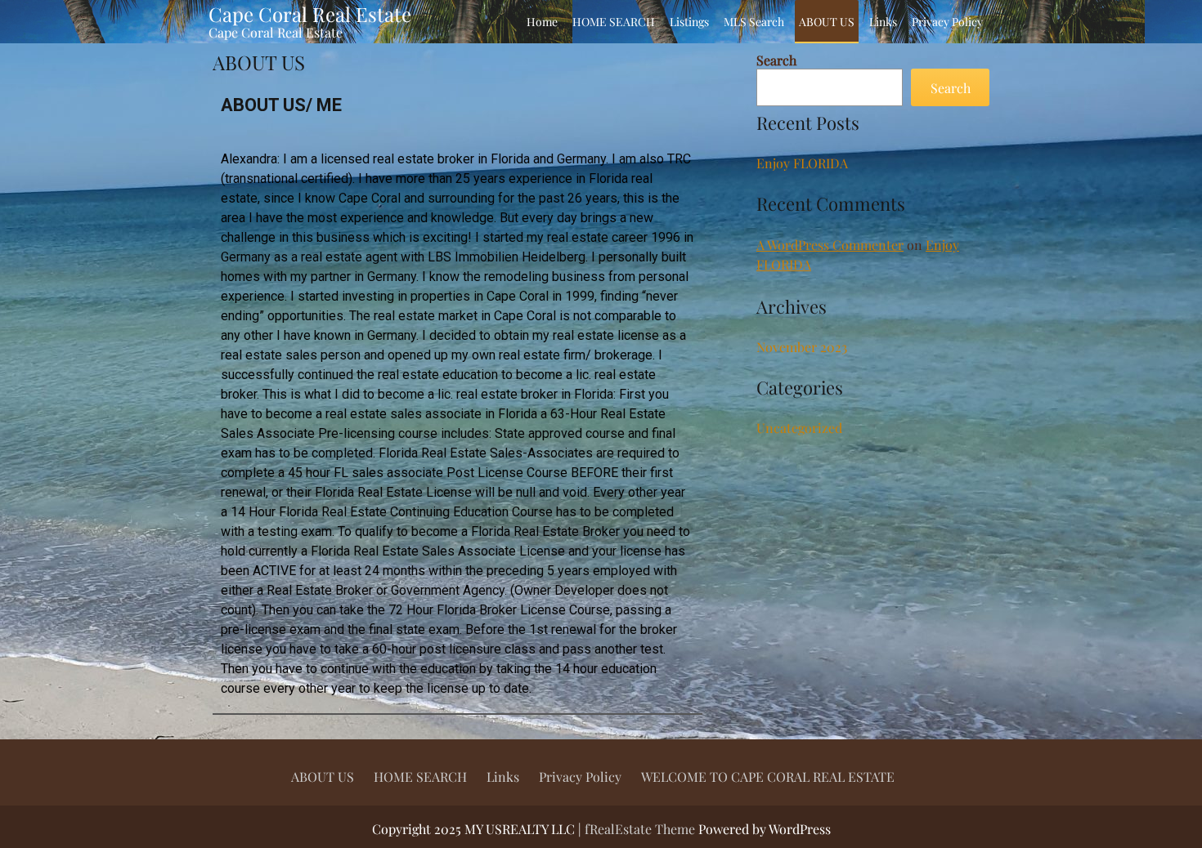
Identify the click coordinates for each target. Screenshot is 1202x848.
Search (776, 60)
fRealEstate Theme (641, 828)
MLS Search (754, 21)
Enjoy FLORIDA (802, 163)
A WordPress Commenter (830, 244)
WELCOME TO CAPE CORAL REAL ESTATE (768, 776)
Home (542, 21)
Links (883, 21)
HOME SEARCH (613, 21)
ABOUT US (826, 21)
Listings (689, 21)
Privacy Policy (947, 21)
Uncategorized (799, 427)
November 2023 (801, 346)
